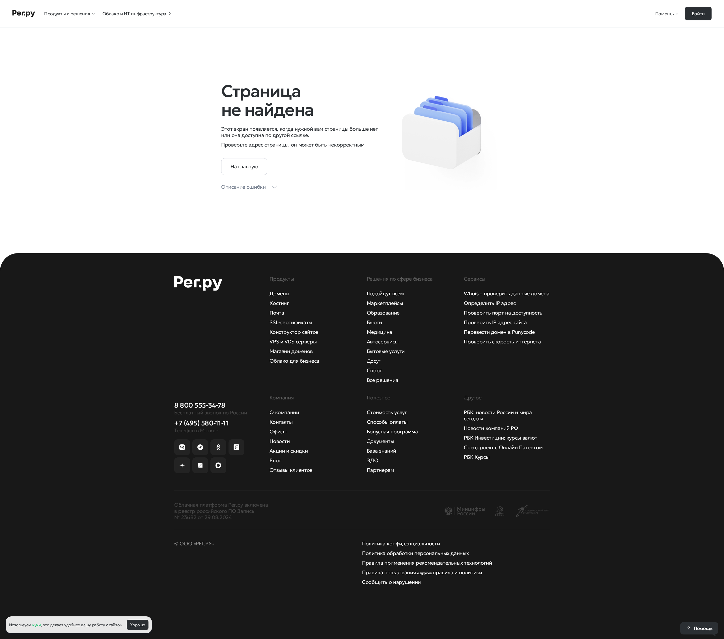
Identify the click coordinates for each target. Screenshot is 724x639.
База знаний (381, 450)
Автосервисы (382, 341)
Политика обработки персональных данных (415, 553)
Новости (280, 441)
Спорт (374, 370)
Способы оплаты (387, 422)
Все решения (382, 380)
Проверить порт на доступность (503, 312)
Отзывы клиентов (291, 470)
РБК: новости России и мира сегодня (498, 415)
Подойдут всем (385, 293)
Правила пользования (389, 572)
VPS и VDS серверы (293, 341)
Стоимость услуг (387, 412)
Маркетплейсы (385, 303)
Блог (275, 460)
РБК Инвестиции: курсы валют (500, 437)
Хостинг (279, 303)
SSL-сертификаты (291, 322)
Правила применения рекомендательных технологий (427, 563)
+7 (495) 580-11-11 (201, 423)
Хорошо (137, 624)
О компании (284, 412)
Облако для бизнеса (294, 361)
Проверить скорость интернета (502, 341)
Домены (279, 293)
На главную (244, 166)
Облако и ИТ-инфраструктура (134, 13)
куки (36, 624)
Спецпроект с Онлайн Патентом (503, 447)
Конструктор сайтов (294, 332)
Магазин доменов (291, 351)
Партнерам (380, 470)
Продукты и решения (67, 13)
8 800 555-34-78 (199, 405)
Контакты (281, 422)
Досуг (374, 361)
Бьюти (374, 322)
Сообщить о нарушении (391, 582)
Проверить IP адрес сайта (495, 322)
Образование (383, 312)
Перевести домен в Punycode (499, 332)
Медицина (379, 332)
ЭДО (372, 460)
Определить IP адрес (490, 303)
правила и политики (457, 572)
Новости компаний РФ (491, 428)
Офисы (278, 431)
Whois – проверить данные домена (506, 293)
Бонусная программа (392, 431)
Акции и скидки (289, 450)
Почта (277, 312)
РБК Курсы (476, 457)
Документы (380, 441)
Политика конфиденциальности (401, 543)
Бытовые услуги (386, 351)
